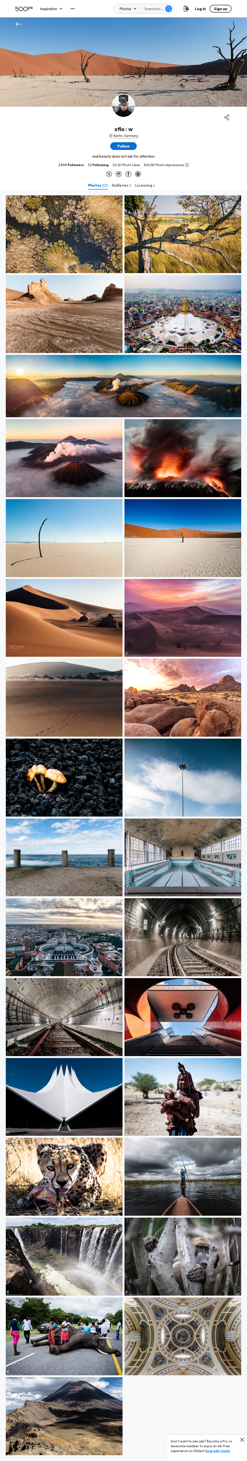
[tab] (98, 185)
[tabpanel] (123, 825)
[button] (168, 9)
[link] (64, 234)
